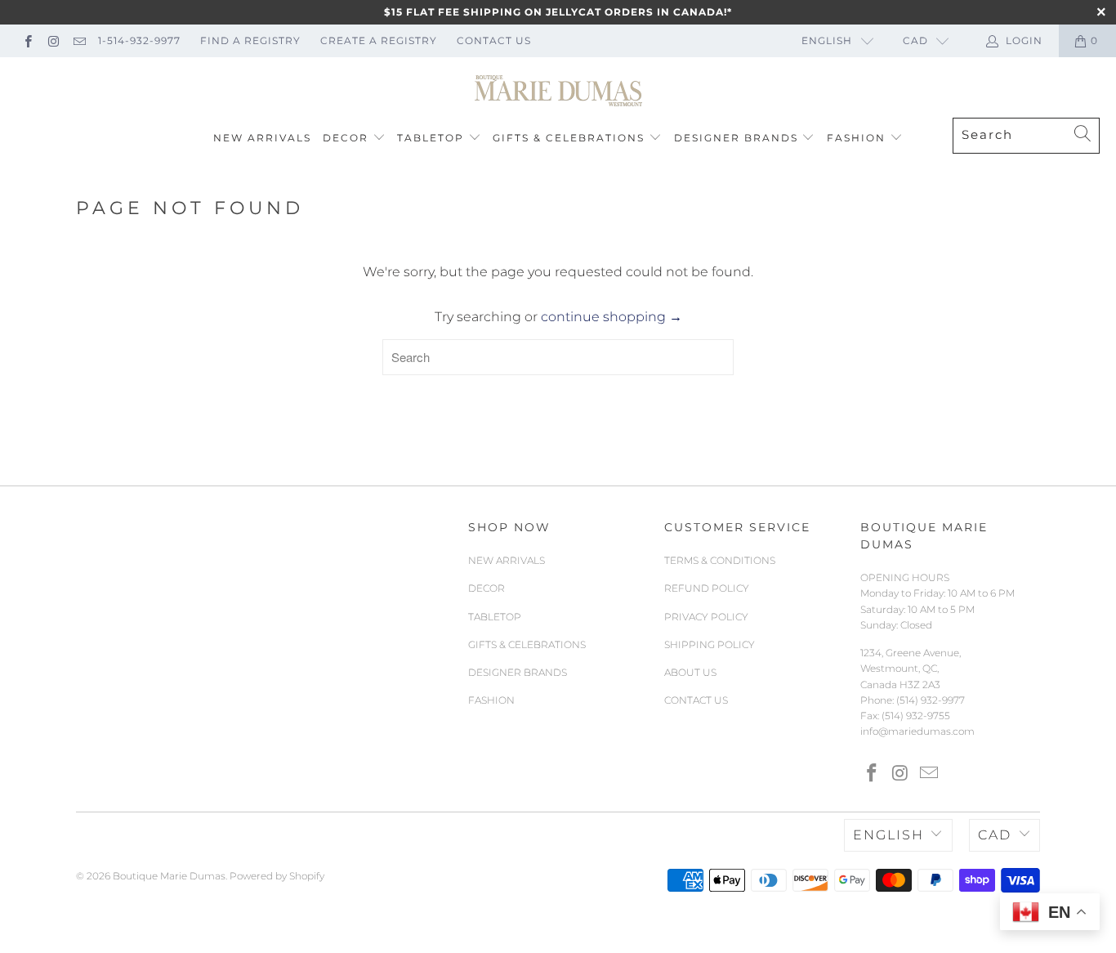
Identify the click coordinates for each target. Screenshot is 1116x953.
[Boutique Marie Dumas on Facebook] (27, 40)
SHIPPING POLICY (709, 644)
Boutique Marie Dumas (169, 876)
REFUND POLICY (706, 588)
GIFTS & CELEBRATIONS (569, 138)
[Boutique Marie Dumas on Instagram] (53, 40)
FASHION (856, 138)
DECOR (345, 138)
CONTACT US (494, 40)
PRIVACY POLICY (706, 617)
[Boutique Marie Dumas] (558, 91)
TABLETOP (430, 138)
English (826, 40)
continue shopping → (611, 316)
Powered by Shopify (277, 876)
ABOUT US (690, 672)
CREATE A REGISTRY (378, 40)
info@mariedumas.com (917, 731)
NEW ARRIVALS (262, 138)
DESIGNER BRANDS (736, 138)
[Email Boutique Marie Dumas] (79, 40)
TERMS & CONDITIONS (719, 560)
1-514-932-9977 (139, 40)
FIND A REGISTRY (250, 40)
